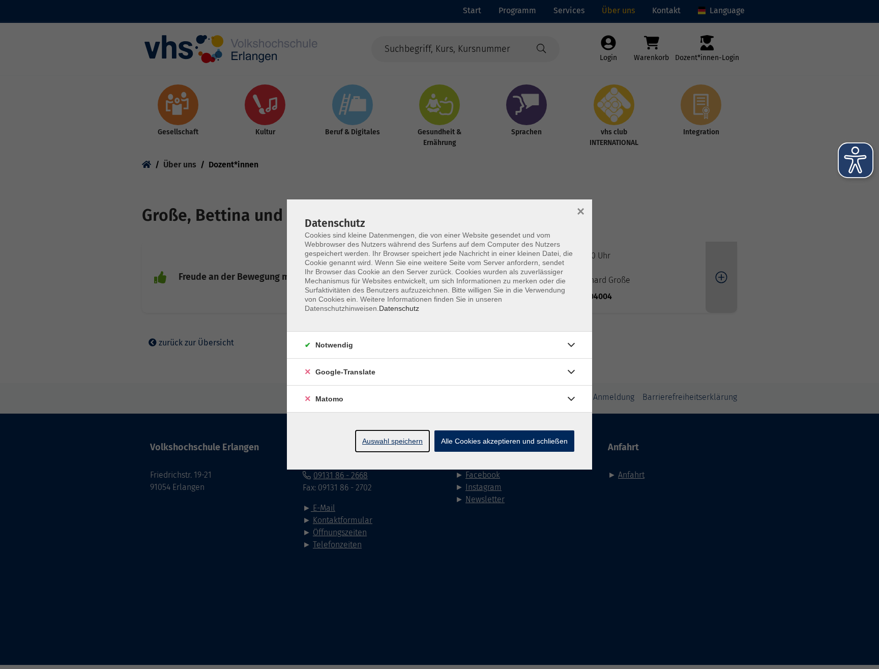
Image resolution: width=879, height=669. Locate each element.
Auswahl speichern (392, 441)
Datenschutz (399, 308)
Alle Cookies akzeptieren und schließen (504, 441)
